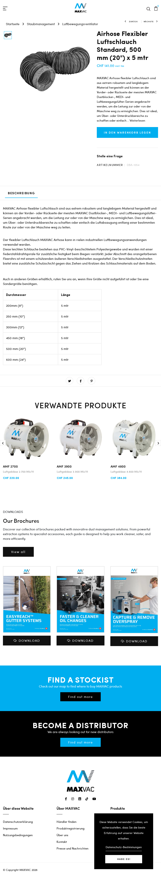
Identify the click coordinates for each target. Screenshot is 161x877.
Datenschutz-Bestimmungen (124, 847)
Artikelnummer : (111, 165)
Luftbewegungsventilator (80, 24)
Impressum (10, 828)
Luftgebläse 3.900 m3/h (72, 471)
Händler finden (66, 822)
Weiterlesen (137, 120)
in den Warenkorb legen (127, 132)
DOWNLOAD (29, 640)
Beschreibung (21, 193)
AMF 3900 (64, 466)
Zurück (133, 21)
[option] (8, 35)
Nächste (149, 21)
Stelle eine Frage (110, 156)
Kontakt (62, 842)
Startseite (12, 24)
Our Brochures (21, 520)
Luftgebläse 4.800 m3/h (126, 471)
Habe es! (123, 859)
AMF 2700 (10, 466)
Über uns (62, 835)
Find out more (80, 697)
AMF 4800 (118, 466)
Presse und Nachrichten (72, 848)
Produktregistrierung (70, 828)
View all (18, 552)
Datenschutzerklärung (18, 822)
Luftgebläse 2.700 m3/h (18, 471)
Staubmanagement (41, 24)
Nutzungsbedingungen (18, 835)
